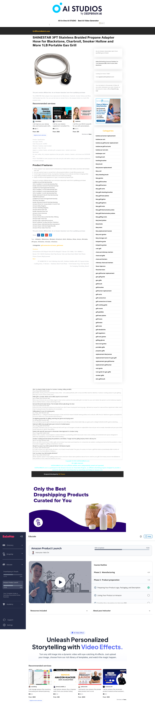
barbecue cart (100, 139)
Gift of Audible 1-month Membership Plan (45, 193)
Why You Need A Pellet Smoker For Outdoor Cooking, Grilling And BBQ (52, 389)
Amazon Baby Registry (39, 206)
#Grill (64, 239)
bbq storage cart (101, 238)
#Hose (74, 239)
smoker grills (100, 375)
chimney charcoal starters (104, 263)
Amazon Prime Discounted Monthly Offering (45, 217)
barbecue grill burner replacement (107, 143)
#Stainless (54, 241)
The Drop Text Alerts (38, 200)
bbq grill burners (101, 185)
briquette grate (101, 241)
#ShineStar (41, 241)
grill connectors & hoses (48, 245)
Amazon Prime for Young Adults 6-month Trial (46, 204)
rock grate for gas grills (103, 372)
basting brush (100, 157)
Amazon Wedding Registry (40, 208)
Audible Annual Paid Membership (42, 182)
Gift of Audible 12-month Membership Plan (45, 184)
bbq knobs (99, 224)
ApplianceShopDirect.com (106, 77)
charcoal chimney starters (104, 252)
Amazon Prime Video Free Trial (42, 228)
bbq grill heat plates (102, 196)
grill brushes (100, 287)
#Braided (52, 239)
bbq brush (99, 164)
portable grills (100, 347)
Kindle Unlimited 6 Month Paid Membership (45, 202)
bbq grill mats (100, 206)
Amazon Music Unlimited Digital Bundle (44, 226)
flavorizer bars (100, 270)
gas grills (99, 280)
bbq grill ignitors (101, 203)
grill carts (99, 294)
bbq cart (98, 171)
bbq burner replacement (104, 167)
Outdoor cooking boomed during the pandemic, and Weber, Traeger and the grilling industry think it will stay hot (64, 439)
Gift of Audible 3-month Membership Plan (45, 189)
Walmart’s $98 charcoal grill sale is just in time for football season (51, 424)
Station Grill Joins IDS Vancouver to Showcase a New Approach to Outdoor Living (55, 431)
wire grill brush (100, 379)
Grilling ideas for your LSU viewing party (44, 411)
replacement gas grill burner (105, 361)
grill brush (99, 284)
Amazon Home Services (40, 213)
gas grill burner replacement (105, 273)
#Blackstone (45, 239)
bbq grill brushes (101, 182)
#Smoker (47, 241)
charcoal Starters (101, 259)
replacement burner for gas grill (106, 358)
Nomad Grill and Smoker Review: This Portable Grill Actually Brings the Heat (53, 404)
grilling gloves (100, 340)
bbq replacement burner (104, 231)
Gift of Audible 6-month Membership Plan (45, 191)
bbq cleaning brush (102, 174)
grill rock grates (101, 337)
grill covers (99, 308)
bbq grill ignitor (101, 199)
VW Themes (61, 474)
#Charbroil (59, 239)
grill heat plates (101, 315)
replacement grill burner (103, 365)
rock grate (99, 368)
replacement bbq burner (104, 354)
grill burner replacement (103, 291)
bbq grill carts (100, 189)
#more (79, 239)
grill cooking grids (101, 305)
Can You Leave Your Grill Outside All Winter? (45, 453)
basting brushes (101, 160)
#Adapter (38, 239)
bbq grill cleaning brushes (104, 192)
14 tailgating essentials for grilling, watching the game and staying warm (53, 418)
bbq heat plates (101, 220)
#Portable (85, 239)
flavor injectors (100, 266)
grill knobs (99, 322)
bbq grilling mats (101, 217)
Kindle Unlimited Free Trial (40, 211)
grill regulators (100, 333)
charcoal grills (100, 255)
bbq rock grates (101, 234)
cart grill (98, 248)
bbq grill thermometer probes (105, 213)
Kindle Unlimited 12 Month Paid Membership (45, 195)
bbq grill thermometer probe (105, 210)
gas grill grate (100, 277)
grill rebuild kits (101, 329)
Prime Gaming (37, 215)
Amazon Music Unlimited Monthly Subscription (46, 224)
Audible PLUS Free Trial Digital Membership (45, 198)
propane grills (100, 351)
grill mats (99, 326)
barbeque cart (100, 153)
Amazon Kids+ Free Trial (40, 218)
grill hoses (60, 245)
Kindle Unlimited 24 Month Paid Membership (45, 186)
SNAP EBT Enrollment (38, 197)
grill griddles (100, 312)
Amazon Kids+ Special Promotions (43, 220)
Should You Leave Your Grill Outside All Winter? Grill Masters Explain (51, 446)
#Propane (34, 241)
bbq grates (99, 178)
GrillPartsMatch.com (41, 31)
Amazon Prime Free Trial (40, 209)
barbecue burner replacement (106, 136)
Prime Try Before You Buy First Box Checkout (45, 222)
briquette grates (101, 245)
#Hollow (69, 239)
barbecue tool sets (102, 150)
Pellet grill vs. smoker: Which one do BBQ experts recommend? (50, 396)
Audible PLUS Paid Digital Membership (44, 188)
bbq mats (99, 227)
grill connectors (101, 298)
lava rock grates (101, 344)
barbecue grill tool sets (103, 146)
